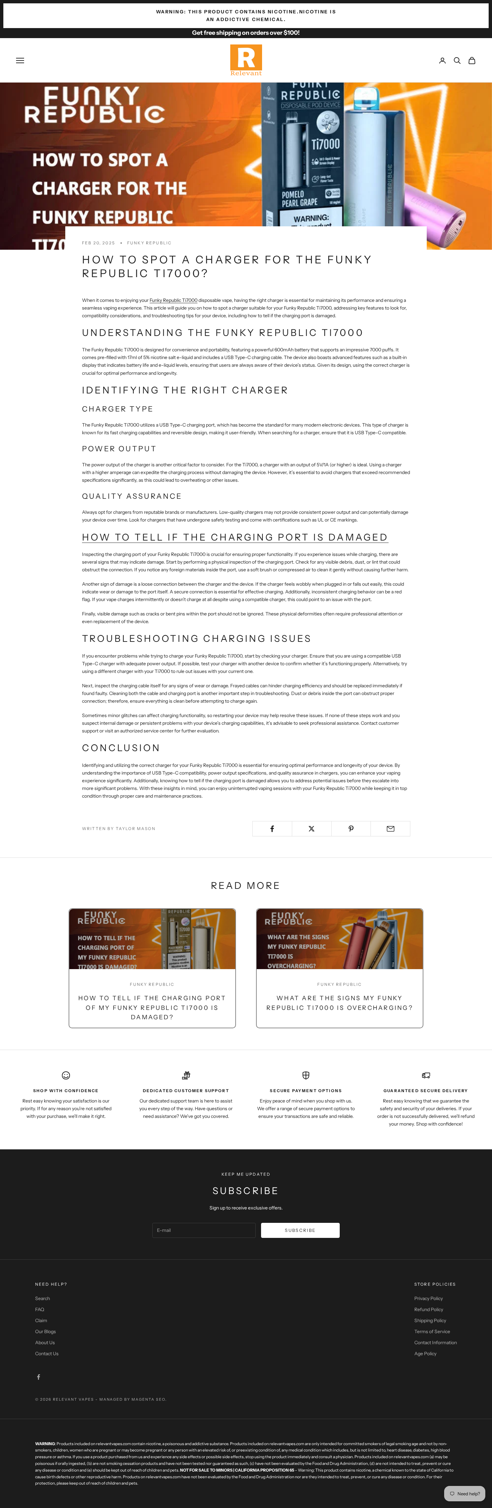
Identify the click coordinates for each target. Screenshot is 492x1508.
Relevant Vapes (73, 1399)
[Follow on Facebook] (38, 1377)
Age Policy (425, 1354)
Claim (41, 1320)
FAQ (39, 1309)
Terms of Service (432, 1331)
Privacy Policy (428, 1298)
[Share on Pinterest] (351, 828)
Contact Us (47, 1354)
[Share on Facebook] (272, 828)
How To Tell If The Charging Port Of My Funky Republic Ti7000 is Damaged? (152, 1008)
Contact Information (435, 1343)
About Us (45, 1343)
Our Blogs (45, 1331)
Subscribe (300, 1230)
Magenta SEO (148, 1399)
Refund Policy (428, 1309)
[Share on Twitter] (311, 828)
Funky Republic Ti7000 (173, 300)
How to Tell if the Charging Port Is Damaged (235, 537)
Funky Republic (149, 242)
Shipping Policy (430, 1320)
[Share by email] (390, 828)
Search (42, 1298)
